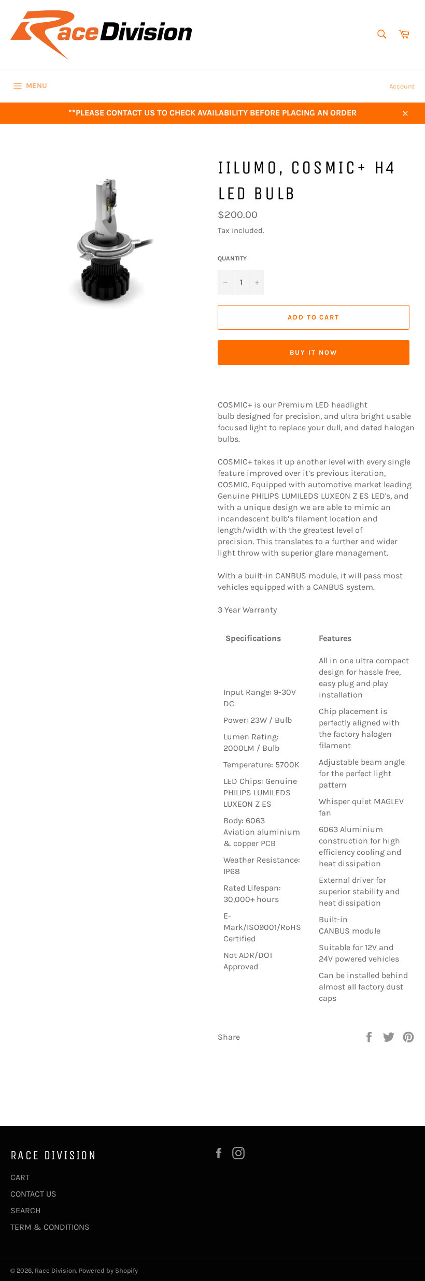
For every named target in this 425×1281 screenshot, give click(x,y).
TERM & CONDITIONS (50, 1227)
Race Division (55, 1270)
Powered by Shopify (108, 1270)
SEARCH (25, 1210)
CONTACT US (33, 1194)
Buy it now (313, 352)
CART (20, 1177)
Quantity (232, 258)
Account (402, 86)
